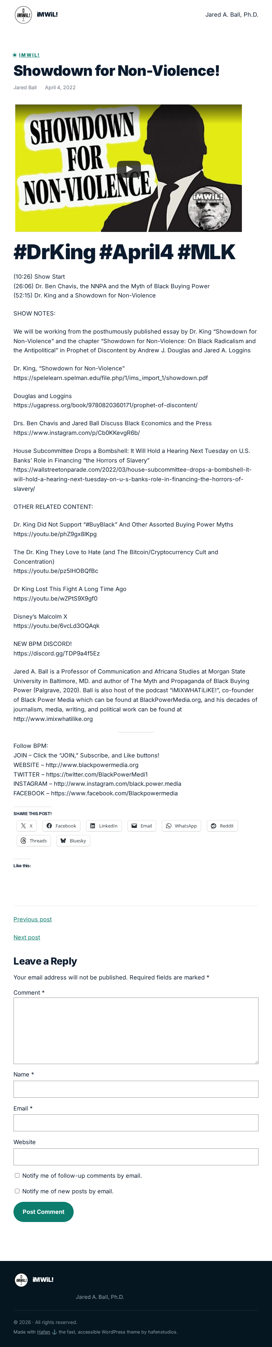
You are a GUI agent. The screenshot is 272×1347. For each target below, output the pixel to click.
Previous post (32, 919)
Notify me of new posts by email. (68, 1191)
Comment (29, 992)
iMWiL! (47, 14)
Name (23, 1074)
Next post (26, 937)
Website (24, 1142)
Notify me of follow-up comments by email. (82, 1175)
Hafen (43, 1332)
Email (23, 1108)
